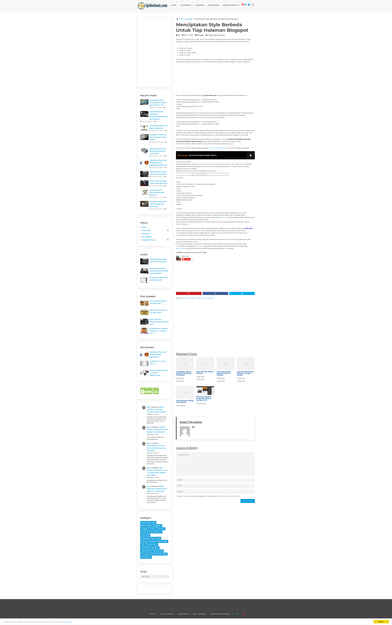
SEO (143, 544)
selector (223, 217)
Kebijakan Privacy (230, 5)
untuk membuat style (218, 148)
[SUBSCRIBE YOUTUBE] (244, 614)
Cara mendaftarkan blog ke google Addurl (245, 373)
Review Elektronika (159, 541)
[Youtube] (243, 4)
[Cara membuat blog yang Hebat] (185, 392)
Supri (149, 407)
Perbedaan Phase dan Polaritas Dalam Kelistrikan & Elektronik (158, 162)
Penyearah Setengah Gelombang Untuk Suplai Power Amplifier (159, 270)
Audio (173, 5)
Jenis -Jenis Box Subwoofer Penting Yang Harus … (159, 321)
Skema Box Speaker (150, 548)
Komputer (157, 532)
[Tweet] (242, 293)
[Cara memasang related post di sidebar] (225, 363)
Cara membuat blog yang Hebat (184, 401)
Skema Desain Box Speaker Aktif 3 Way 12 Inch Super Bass (157, 488)
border (200, 246)
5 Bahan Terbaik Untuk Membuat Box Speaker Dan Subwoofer (157, 429)
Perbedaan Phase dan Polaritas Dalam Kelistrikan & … (158, 354)
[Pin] (189, 293)
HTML (152, 529)
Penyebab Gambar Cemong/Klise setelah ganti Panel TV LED (158, 102)
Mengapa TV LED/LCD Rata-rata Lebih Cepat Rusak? (158, 137)
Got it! (381, 621)
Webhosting (161, 554)
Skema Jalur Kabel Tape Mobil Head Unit (159, 279)
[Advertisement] (215, 79)
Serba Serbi (152, 544)
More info (68, 622)
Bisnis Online (146, 526)
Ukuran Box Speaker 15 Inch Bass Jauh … (158, 311)
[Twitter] (245, 4)
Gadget (144, 529)
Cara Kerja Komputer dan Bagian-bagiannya (158, 127)
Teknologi (145, 551)
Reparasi (145, 541)
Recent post (181, 248)
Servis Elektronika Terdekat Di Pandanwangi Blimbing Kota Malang (158, 115)
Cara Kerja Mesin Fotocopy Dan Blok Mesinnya (157, 192)
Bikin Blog (184, 298)
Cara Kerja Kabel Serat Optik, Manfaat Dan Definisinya (158, 204)
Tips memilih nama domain (204, 372)
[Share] (215, 293)
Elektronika (185, 5)
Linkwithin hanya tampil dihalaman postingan (184, 373)
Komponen (199, 5)
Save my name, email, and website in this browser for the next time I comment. (209, 496)
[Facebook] (249, 4)
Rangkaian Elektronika (150, 538)
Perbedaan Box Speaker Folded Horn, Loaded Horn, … (159, 331)
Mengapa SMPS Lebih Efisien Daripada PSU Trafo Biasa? (158, 151)
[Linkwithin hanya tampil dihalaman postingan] (185, 363)
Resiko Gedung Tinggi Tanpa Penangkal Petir (158, 182)
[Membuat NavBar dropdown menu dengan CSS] (205, 390)
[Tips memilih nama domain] (205, 363)
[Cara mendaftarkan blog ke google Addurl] (246, 363)
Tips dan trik (157, 551)
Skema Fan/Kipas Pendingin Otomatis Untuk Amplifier (156, 409)
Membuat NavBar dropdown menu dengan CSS (203, 398)
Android (144, 522)
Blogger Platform (196, 298)
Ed (179, 35)
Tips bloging (209, 298)
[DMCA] (149, 394)
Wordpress (146, 557)
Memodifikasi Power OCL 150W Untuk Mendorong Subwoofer (156, 448)
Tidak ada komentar (216, 35)
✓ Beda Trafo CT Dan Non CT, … (157, 362)
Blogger (200, 35)
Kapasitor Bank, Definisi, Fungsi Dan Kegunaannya (159, 372)
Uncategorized (147, 554)
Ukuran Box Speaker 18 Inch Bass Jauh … (158, 302)
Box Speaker (213, 5)
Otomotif (145, 535)
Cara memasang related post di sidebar (224, 373)
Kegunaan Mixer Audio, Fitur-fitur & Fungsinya (158, 173)
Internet (160, 529)
